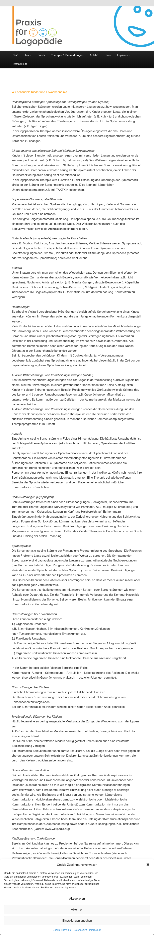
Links (107, 55)
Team (28, 55)
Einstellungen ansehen (77, 920)
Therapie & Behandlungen (67, 55)
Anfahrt (94, 55)
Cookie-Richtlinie (62, 929)
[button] (148, 865)
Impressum (95, 929)
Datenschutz (80, 929)
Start (15, 55)
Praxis (41, 55)
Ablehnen (77, 909)
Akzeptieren (77, 898)
